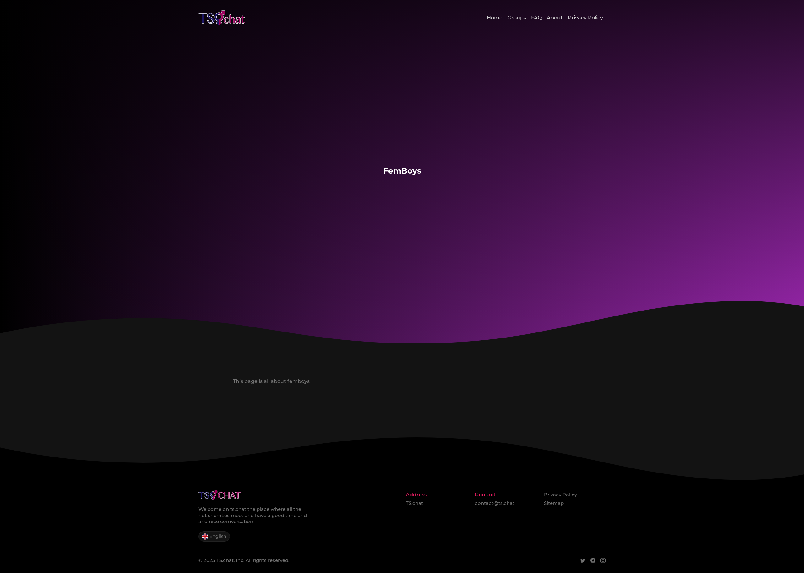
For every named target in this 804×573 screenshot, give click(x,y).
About (555, 18)
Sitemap (554, 503)
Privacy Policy (585, 18)
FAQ (536, 18)
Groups (517, 18)
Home (495, 18)
